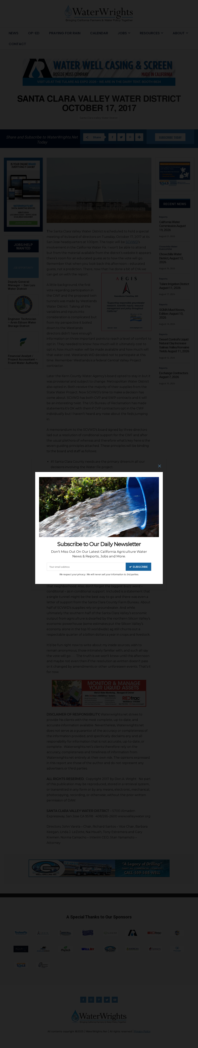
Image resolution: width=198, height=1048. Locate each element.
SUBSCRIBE (140, 566)
